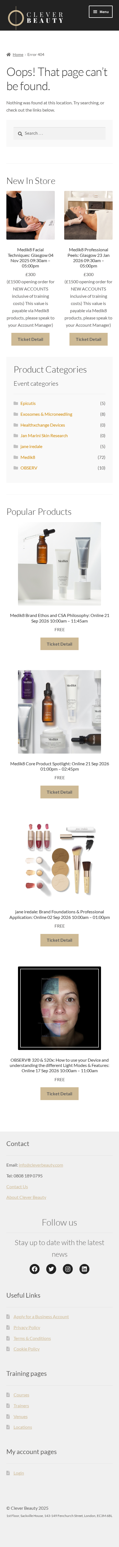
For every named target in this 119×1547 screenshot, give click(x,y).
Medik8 (27, 457)
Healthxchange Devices (42, 424)
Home (18, 54)
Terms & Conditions (32, 1338)
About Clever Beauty (26, 1197)
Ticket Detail (30, 339)
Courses (21, 1394)
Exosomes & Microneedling (46, 414)
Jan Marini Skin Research (44, 435)
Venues (21, 1416)
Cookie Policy (27, 1348)
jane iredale (31, 446)
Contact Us (17, 1186)
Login (19, 1472)
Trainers (21, 1405)
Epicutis (28, 403)
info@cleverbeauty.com (41, 1164)
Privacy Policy (27, 1327)
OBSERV (28, 467)
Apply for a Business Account (41, 1316)
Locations (23, 1427)
